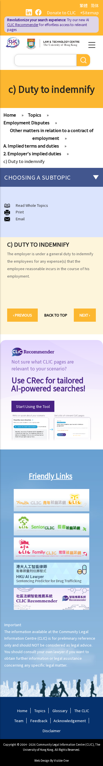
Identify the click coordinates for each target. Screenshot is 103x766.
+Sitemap (89, 12)
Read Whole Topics (32, 205)
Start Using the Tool (33, 406)
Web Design (41, 760)
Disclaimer (52, 730)
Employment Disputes (26, 122)
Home (9, 115)
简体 (95, 5)
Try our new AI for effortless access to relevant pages (48, 24)
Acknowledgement (70, 720)
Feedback (38, 720)
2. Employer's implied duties (32, 153)
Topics (34, 115)
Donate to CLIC (61, 12)
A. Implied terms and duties (31, 146)
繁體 (84, 5)
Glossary (60, 710)
